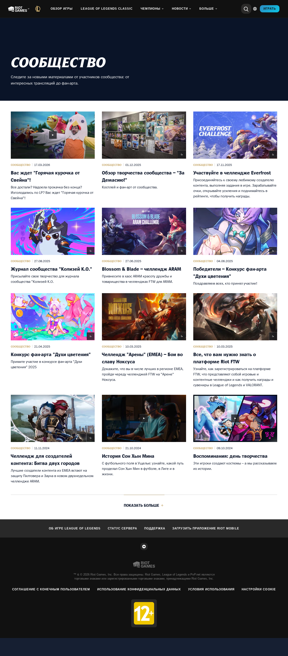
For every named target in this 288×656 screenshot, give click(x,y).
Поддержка (154, 528)
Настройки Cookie (259, 589)
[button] (53, 156)
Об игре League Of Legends (75, 528)
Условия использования (211, 589)
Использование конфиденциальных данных (139, 589)
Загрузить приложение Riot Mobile (205, 528)
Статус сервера (122, 528)
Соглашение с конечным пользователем (51, 589)
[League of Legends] (38, 8)
